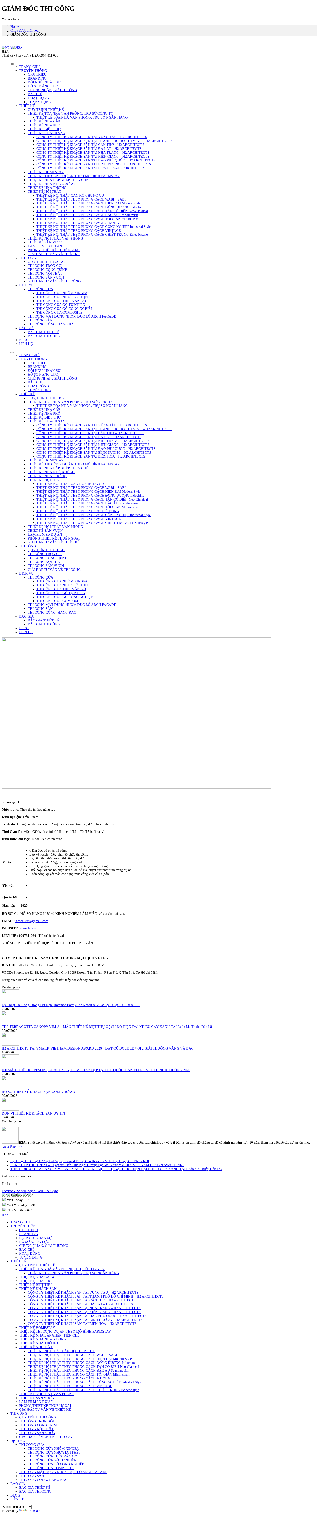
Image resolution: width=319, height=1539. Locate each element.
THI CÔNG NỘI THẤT (45, 273)
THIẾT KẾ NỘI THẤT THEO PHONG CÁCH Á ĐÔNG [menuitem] (69, 1378)
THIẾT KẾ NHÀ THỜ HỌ (47, 187)
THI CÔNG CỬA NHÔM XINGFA (61, 293)
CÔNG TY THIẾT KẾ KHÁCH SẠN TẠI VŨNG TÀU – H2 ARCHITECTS (91, 137)
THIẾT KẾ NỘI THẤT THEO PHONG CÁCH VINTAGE (78, 230)
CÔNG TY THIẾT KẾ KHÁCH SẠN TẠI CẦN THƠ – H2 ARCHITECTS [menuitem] (82, 1300)
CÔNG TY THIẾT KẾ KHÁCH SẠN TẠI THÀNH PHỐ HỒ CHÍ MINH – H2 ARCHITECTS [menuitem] (96, 1296)
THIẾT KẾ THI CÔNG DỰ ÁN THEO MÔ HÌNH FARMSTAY (74, 176)
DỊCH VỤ (26, 285)
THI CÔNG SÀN (40, 320)
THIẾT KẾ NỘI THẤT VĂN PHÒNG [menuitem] (46, 1394)
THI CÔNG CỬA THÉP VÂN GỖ (61, 301)
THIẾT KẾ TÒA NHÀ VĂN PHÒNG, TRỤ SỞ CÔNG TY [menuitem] (62, 1269)
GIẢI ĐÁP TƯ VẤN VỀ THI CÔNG (54, 281)
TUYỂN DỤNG (39, 102)
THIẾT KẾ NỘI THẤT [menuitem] (36, 1347)
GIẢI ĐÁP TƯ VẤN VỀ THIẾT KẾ (54, 254)
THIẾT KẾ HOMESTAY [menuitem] (37, 1327)
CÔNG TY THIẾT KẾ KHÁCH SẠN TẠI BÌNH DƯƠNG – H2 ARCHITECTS (93, 164)
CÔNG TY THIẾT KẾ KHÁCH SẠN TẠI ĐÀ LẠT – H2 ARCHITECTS (88, 148)
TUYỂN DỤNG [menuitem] (31, 1257)
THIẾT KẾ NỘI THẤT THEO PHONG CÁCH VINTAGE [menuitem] (70, 1386)
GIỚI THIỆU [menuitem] (28, 1230)
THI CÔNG (27, 258)
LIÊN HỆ (26, 344)
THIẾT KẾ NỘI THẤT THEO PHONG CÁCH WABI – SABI (81, 199)
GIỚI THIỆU (37, 74)
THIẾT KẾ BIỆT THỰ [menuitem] (35, 1284)
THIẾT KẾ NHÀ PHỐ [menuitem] (35, 1281)
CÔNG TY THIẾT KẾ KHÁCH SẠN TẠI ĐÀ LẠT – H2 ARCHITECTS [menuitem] (80, 1304)
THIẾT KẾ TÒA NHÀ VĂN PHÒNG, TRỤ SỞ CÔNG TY (70, 113)
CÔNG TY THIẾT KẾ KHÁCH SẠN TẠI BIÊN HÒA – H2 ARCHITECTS (90, 168)
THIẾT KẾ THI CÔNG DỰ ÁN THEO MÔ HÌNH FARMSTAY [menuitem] (65, 1331)
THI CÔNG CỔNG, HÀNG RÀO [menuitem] (43, 1480)
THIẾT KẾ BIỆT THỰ (44, 129)
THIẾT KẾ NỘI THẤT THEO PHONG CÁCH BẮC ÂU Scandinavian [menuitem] (78, 1370)
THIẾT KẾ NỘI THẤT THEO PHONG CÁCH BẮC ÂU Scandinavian (87, 215)
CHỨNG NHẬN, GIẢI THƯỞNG (52, 90)
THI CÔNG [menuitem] (18, 1413)
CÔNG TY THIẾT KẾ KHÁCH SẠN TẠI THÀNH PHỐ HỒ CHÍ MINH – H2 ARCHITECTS (104, 141)
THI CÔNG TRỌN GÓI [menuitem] (36, 1421)
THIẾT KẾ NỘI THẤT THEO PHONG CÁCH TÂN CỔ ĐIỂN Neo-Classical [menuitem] (83, 1366)
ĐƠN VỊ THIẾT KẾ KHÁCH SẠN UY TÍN (33, 1113)
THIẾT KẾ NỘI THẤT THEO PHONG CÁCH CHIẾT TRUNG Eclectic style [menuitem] (83, 1390)
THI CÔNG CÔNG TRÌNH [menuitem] (39, 1425)
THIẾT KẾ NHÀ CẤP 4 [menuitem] (36, 1277)
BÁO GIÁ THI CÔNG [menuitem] (35, 1491)
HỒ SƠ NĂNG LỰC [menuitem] (34, 1242)
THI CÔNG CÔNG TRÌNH (47, 269)
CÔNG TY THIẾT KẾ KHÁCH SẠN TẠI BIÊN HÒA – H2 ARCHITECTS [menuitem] (82, 1323)
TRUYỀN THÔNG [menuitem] (24, 1226)
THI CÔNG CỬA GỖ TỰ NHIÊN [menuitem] (52, 1460)
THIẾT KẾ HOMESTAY (46, 172)
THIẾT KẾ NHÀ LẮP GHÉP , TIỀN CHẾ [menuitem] (49, 1335)
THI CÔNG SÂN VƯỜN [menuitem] (37, 1433)
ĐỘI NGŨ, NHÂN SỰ (44, 82)
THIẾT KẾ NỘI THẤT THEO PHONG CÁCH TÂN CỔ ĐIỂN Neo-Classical (92, 211)
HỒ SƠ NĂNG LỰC (43, 86)
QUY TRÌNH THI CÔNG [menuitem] (37, 1417)
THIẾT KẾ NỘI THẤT (44, 191)
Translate (34, 1511)
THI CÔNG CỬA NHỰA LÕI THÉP (62, 297)
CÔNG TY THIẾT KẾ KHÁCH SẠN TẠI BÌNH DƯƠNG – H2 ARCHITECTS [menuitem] (85, 1320)
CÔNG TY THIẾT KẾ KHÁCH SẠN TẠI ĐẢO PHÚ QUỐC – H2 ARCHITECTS (95, 160)
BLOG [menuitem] (15, 1495)
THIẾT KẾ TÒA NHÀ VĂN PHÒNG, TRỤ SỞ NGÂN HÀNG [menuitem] (73, 1273)
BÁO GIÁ (26, 328)
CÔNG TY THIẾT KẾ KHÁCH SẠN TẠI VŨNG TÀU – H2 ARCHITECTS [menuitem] (83, 1292)
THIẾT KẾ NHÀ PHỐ (44, 125)
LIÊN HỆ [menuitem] (17, 1499)
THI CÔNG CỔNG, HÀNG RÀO (52, 324)
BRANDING (37, 78)
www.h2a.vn (29, 928)
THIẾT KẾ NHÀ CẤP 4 (45, 121)
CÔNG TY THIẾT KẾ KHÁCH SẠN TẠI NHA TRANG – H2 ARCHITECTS (92, 152)
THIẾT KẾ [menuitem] (18, 1261)
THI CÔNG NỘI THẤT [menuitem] (36, 1429)
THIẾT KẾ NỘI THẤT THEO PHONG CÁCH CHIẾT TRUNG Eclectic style (92, 234)
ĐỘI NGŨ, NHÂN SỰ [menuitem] (35, 1238)
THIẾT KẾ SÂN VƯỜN (45, 242)
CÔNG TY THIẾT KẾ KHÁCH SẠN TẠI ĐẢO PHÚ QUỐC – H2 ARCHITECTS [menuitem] (87, 1316)
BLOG (24, 340)
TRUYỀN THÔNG (33, 70)
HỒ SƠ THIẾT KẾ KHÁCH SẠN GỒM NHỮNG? (38, 1092)
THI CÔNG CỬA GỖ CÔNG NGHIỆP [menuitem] (56, 1464)
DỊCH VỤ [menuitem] (17, 1441)
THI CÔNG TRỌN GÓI (45, 265)
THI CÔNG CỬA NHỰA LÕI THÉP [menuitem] (54, 1452)
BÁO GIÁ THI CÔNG (44, 336)
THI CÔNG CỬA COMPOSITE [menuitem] (51, 1468)
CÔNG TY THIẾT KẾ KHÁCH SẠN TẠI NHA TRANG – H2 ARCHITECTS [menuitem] (84, 1308)
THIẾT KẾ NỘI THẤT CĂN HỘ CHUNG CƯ (70, 195)
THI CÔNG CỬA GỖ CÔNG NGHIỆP (64, 308)
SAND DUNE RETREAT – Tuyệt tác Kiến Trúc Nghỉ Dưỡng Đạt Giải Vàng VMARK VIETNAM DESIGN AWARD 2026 (97, 1165)
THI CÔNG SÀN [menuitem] (31, 1476)
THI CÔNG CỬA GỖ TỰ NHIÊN (60, 304)
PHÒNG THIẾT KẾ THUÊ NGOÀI (54, 250)
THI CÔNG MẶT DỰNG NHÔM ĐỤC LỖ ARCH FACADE (72, 316)
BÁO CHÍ (35, 94)
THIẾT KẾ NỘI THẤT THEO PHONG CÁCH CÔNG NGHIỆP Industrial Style (93, 226)
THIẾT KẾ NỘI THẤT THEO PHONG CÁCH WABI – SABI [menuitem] (72, 1355)
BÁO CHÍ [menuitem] (26, 1249)
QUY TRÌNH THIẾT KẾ (46, 109)
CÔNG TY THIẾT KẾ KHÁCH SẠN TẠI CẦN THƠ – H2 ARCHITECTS (90, 145)
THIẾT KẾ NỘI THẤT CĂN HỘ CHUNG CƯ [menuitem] (61, 1351)
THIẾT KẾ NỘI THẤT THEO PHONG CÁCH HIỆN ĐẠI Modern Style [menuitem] (80, 1359)
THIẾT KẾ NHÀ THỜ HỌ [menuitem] (38, 1343)
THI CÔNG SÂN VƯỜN (46, 277)
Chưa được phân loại (24, 30)
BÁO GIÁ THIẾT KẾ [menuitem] (35, 1487)
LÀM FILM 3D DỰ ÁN (45, 246)
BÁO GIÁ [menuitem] (17, 1483)
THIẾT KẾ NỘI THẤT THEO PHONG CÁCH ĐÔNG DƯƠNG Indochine (90, 207)
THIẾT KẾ (27, 106)
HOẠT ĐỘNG (38, 98)
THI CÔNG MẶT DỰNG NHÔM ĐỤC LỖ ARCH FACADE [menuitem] (63, 1472)
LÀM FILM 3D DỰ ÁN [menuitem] (36, 1402)
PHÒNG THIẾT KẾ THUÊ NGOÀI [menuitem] (45, 1405)
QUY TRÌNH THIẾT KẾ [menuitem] (37, 1265)
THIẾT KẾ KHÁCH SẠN (46, 133)
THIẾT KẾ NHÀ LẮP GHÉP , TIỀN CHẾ (58, 180)
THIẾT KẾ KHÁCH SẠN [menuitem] (38, 1288)
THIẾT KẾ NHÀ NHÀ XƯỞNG (51, 184)
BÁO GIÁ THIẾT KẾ (43, 332)
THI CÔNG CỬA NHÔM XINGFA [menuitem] (53, 1448)
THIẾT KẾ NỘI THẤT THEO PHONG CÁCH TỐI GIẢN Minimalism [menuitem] (78, 1374)
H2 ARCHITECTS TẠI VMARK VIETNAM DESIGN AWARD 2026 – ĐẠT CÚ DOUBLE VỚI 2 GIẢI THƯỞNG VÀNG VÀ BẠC (98, 1048)
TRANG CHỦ (29, 66)
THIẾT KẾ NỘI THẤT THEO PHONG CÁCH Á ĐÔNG (77, 223)
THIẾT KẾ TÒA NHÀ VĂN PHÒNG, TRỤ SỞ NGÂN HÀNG (82, 117)
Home (14, 26)
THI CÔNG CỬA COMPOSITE (59, 312)
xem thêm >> (12, 1146)
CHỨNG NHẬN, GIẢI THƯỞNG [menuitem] (43, 1245)
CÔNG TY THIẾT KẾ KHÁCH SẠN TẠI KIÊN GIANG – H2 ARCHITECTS (92, 156)
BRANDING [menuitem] (28, 1234)
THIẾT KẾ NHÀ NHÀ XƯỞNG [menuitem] (42, 1339)
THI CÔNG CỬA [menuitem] (31, 1444)
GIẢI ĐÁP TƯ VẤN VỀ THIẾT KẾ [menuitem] (45, 1409)
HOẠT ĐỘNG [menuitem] (29, 1253)
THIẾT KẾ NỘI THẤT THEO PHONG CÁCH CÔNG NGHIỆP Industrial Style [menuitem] (85, 1382)
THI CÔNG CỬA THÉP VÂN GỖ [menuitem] (52, 1456)
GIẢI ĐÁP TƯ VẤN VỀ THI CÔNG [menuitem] (45, 1437)
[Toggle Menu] (12, 64)
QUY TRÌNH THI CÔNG (46, 262)
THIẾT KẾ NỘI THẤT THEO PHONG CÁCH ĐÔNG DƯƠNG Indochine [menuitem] (81, 1363)
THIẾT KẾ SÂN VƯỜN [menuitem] (36, 1398)
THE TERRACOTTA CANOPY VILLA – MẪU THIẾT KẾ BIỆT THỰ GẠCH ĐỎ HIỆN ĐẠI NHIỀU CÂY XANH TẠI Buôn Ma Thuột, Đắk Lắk (108, 1027)
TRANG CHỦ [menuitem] (20, 1222)
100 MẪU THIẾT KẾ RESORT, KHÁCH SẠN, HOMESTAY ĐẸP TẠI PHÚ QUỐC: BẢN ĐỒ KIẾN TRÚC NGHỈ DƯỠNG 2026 (96, 1070)
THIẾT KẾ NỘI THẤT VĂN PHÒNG (55, 238)
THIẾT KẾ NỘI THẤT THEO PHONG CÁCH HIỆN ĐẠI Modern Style (88, 203)
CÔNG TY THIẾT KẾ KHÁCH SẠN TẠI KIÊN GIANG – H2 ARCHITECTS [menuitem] (84, 1312)
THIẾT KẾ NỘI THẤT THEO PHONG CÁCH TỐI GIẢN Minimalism (87, 219)
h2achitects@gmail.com (31, 921)
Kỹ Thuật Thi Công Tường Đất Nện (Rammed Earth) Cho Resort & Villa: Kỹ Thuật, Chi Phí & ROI (71, 1005)
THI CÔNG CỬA (40, 289)
